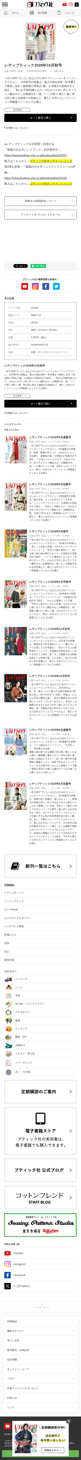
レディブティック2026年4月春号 (48, 531)
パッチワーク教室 (14, 926)
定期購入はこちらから (17, 127)
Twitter (56, 286)
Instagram (35, 286)
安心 (6, 951)
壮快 (6, 943)
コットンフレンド (14, 901)
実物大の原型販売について (40, 200)
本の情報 (42, 13)
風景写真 (9, 960)
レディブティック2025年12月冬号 (49, 628)
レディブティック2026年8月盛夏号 (50, 437)
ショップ (69, 13)
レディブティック (14, 892)
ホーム (15, 13)
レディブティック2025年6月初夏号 (50, 783)
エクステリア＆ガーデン (17, 918)
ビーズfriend (11, 909)
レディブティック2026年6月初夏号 (50, 484)
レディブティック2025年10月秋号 (49, 675)
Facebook (45, 286)
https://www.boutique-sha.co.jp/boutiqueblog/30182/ (35, 178)
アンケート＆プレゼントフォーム (40, 214)
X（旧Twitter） (22, 1286)
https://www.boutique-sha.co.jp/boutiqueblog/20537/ (35, 155)
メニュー (5, 8)
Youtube (24, 286)
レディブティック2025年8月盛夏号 (50, 729)
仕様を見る (58, 71)
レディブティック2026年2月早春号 (50, 581)
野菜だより (10, 934)
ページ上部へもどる (40, 1307)
